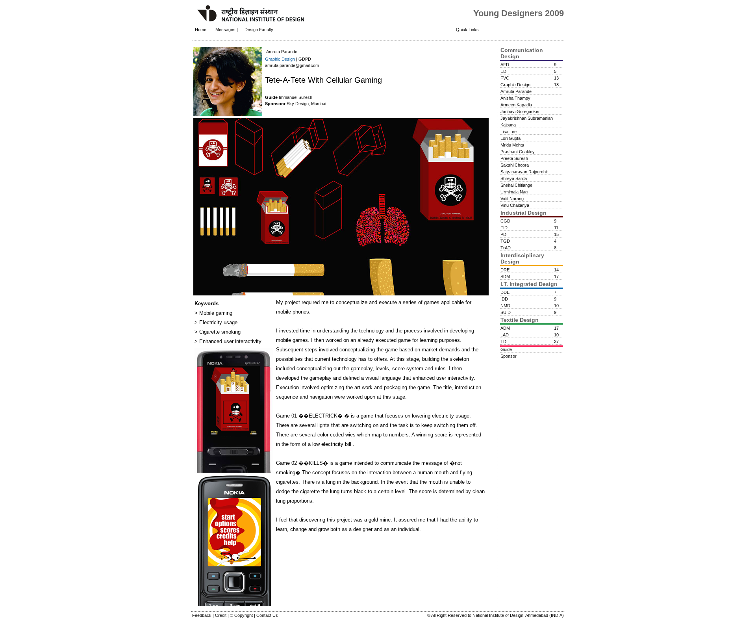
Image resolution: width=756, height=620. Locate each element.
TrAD (505, 247)
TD (503, 341)
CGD (505, 221)
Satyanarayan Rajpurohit (524, 171)
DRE (505, 269)
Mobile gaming (215, 313)
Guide (506, 349)
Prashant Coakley (517, 151)
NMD (505, 305)
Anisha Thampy (515, 98)
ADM (505, 328)
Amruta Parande (516, 91)
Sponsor (508, 356)
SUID (505, 312)
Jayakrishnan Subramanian (526, 118)
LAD (504, 334)
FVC (504, 78)
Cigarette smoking (219, 332)
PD (503, 234)
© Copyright (242, 615)
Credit (221, 615)
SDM (505, 276)
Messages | (227, 29)
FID (504, 227)
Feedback (202, 615)
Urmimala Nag (514, 191)
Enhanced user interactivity (229, 341)
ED (503, 71)
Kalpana (508, 125)
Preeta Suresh (514, 158)
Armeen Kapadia (516, 104)
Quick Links (467, 29)
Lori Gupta (510, 138)
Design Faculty (259, 29)
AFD (504, 64)
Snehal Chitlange (516, 185)
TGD (505, 241)
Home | (202, 29)
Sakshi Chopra (514, 165)
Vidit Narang (512, 198)
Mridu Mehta (512, 145)
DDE (505, 292)
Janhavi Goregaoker (520, 111)
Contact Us (267, 615)
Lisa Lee (508, 131)
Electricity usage (217, 322)
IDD (504, 299)
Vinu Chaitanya (514, 205)
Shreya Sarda (513, 178)
